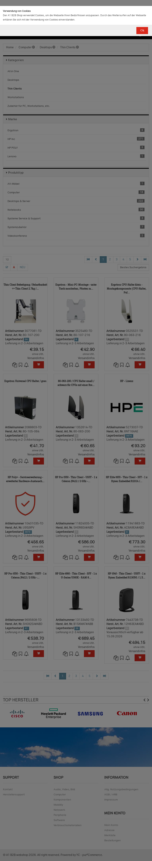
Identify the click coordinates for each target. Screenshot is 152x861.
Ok (142, 30)
